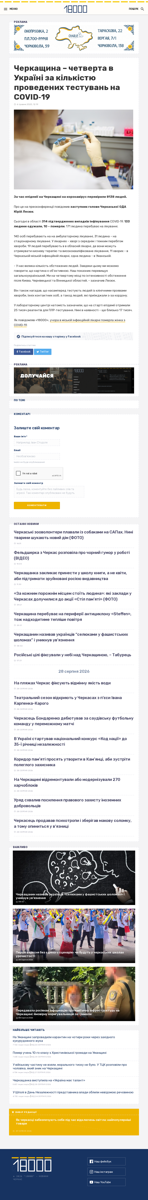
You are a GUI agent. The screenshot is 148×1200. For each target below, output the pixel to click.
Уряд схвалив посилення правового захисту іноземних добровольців (67, 803)
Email (17, 450)
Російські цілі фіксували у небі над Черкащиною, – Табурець (72, 654)
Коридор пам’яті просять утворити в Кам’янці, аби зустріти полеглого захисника (72, 762)
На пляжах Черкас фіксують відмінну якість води (62, 683)
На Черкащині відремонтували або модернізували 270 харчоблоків (67, 782)
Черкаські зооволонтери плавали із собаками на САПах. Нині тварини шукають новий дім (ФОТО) (73, 535)
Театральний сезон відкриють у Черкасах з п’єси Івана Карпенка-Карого (68, 700)
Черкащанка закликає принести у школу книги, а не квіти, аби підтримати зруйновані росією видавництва (70, 575)
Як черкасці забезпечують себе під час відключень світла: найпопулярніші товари (73, 1121)
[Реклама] (74, 38)
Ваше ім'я (20, 436)
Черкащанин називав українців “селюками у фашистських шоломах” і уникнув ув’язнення (71, 637)
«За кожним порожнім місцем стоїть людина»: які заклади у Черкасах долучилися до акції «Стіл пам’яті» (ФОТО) (73, 596)
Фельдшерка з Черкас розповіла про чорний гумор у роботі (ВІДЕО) (72, 555)
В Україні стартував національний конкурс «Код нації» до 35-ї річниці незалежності (70, 741)
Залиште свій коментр (28, 483)
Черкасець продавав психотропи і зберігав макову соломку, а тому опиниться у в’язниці (73, 823)
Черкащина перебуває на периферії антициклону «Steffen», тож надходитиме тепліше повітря (72, 616)
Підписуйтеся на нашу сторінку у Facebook (51, 336)
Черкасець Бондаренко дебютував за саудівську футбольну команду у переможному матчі (74, 721)
